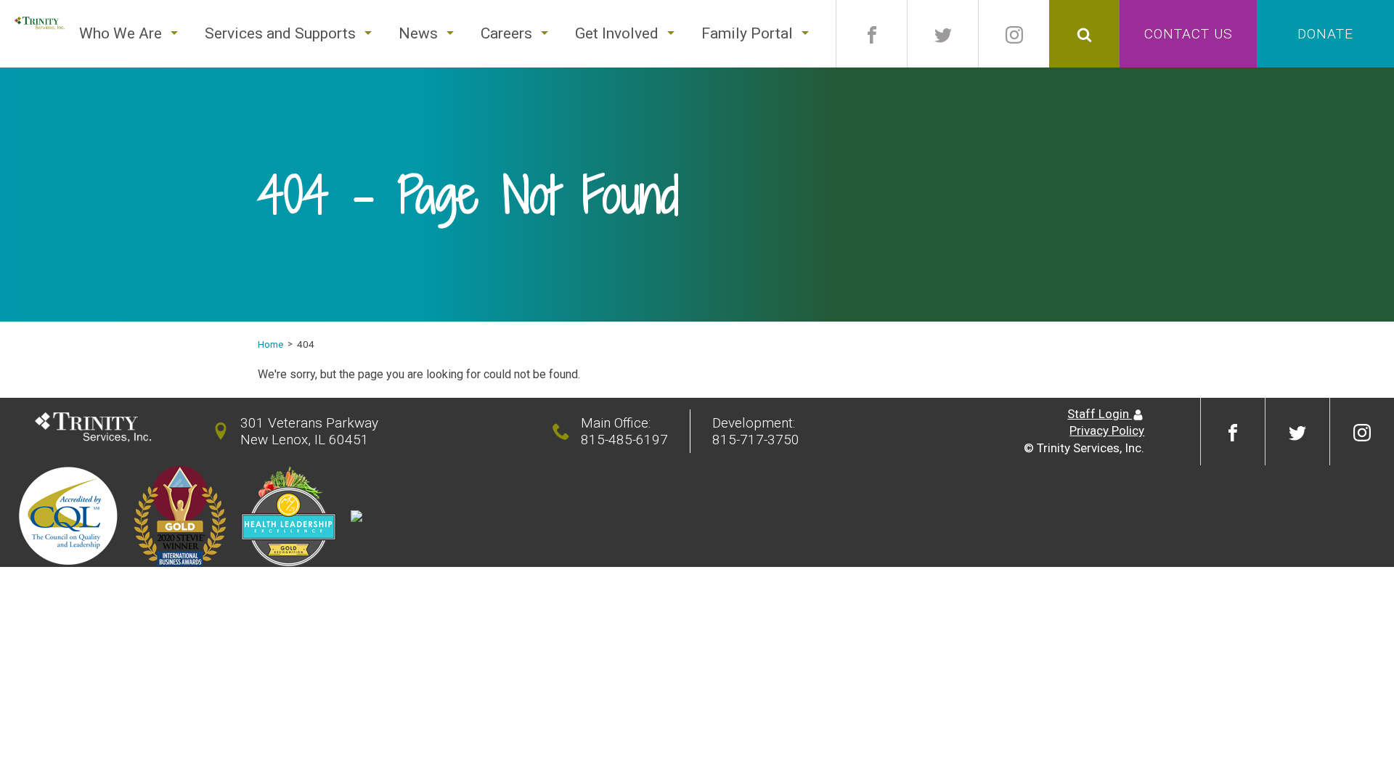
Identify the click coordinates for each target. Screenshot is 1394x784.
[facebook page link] (871, 34)
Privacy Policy (1106, 430)
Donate (1325, 33)
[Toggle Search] (1084, 34)
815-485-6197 (624, 439)
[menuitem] (120, 33)
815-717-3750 (755, 439)
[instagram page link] (1014, 34)
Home (270, 344)
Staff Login (1099, 414)
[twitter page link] (943, 34)
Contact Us (1188, 33)
